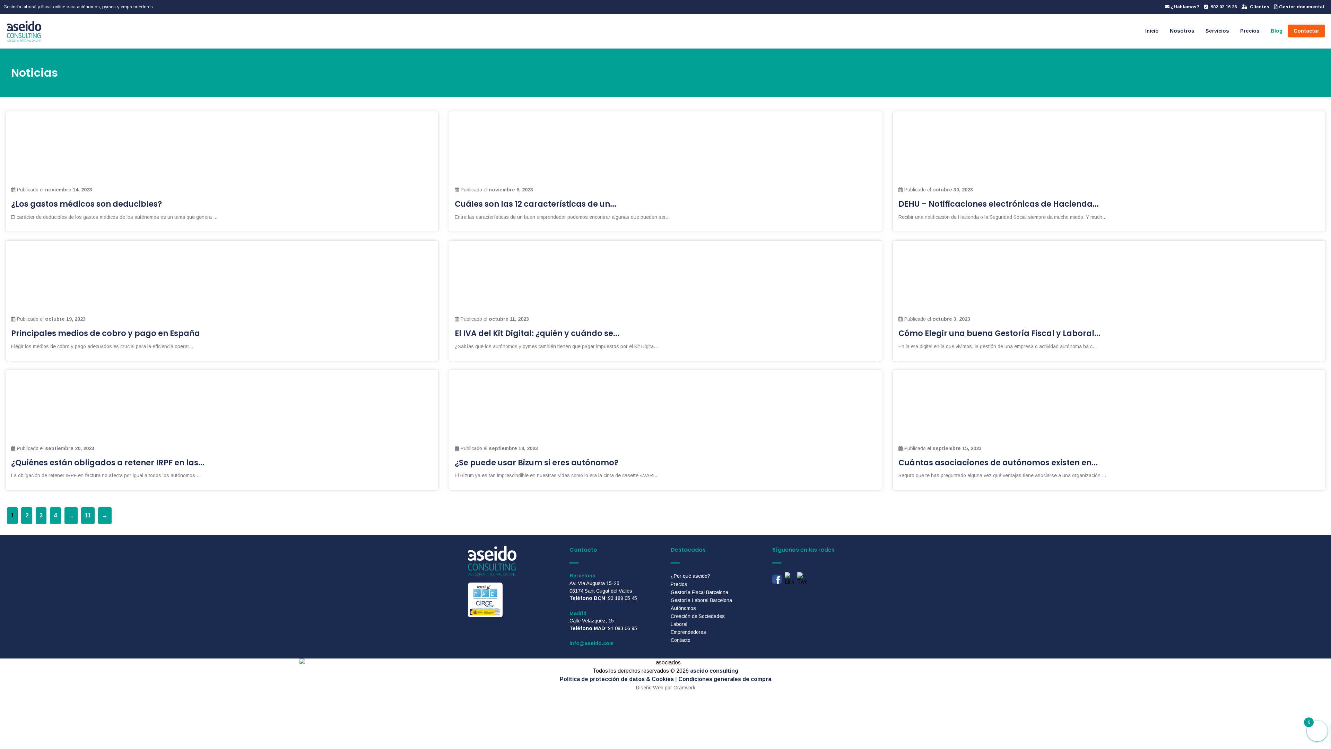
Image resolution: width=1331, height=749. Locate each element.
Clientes (1259, 6)
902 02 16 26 (1223, 6)
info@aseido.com (591, 643)
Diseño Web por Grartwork (665, 687)
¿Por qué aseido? (690, 576)
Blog (1276, 31)
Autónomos (683, 608)
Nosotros (1182, 31)
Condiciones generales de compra (724, 679)
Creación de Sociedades (698, 616)
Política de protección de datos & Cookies (617, 679)
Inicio (1152, 31)
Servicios (1217, 31)
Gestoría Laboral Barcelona (701, 600)
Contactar (1306, 31)
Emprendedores (688, 632)
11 (88, 515)
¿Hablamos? (1184, 6)
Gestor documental (1301, 6)
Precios (1250, 31)
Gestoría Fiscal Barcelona (699, 592)
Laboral (679, 624)
